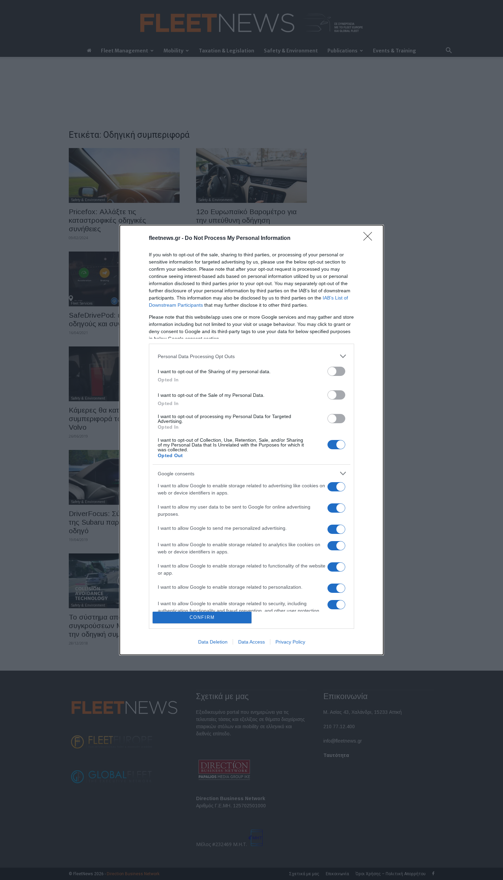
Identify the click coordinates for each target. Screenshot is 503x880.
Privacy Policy (290, 642)
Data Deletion (213, 642)
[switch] (336, 371)
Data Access (251, 642)
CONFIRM (202, 617)
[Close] (369, 238)
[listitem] (251, 356)
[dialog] (251, 440)
